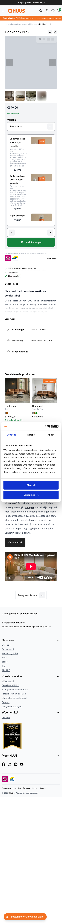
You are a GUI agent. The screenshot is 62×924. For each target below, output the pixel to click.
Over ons (6, 644)
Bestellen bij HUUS (10, 685)
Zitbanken (33, 24)
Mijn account (8, 681)
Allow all (31, 485)
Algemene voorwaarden (11, 788)
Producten (15, 24)
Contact (5, 702)
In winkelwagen (33, 242)
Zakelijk (5, 661)
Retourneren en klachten (14, 693)
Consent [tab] (11, 434)
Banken (25, 24)
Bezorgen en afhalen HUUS (15, 689)
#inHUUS (6, 670)
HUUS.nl (11, 793)
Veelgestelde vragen (12, 706)
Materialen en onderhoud (14, 698)
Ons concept (8, 649)
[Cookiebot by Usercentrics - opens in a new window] (45, 426)
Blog (4, 666)
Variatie (11, 120)
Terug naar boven (27, 595)
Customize (29, 495)
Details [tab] (31, 434)
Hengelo (29, 507)
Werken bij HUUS (10, 653)
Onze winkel (15, 542)
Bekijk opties (51, 258)
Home (7, 24)
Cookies (42, 788)
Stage (4, 657)
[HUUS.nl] (22, 11)
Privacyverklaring (30, 788)
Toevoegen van (15, 169)
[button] (50, 32)
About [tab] (51, 434)
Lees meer (10, 318)
